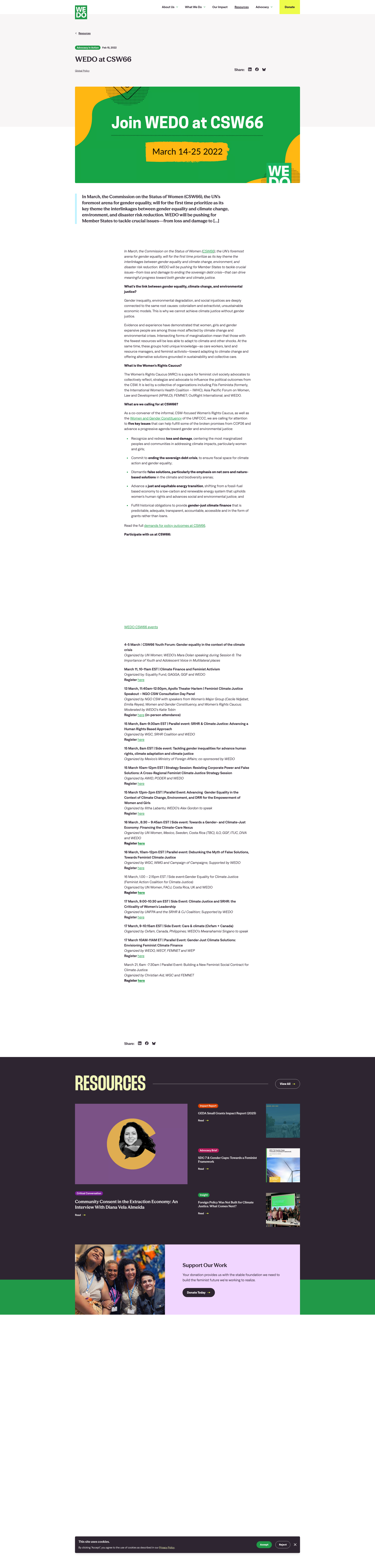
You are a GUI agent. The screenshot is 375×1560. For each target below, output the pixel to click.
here (141, 680)
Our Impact (220, 7)
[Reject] (295, 1544)
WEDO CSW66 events (141, 627)
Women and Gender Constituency (156, 418)
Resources (242, 7)
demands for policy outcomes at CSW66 (174, 526)
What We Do (193, 7)
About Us (168, 7)
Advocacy (262, 7)
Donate (290, 7)
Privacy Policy (166, 1547)
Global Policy (82, 70)
